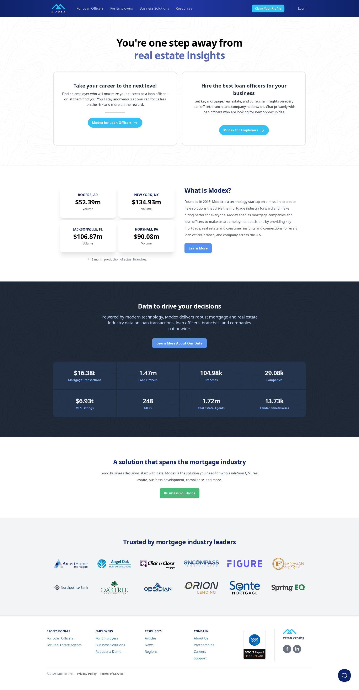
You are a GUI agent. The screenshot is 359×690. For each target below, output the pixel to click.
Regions (151, 651)
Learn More (198, 248)
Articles (150, 638)
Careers (200, 651)
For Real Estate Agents (64, 645)
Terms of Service (111, 674)
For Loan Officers (90, 8)
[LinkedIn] (297, 649)
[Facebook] (287, 649)
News (149, 645)
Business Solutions (154, 8)
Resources (184, 8)
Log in (302, 8)
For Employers (121, 8)
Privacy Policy (87, 674)
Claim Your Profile (268, 8)
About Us (201, 638)
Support (200, 658)
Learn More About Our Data (179, 343)
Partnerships (204, 645)
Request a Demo (109, 651)
